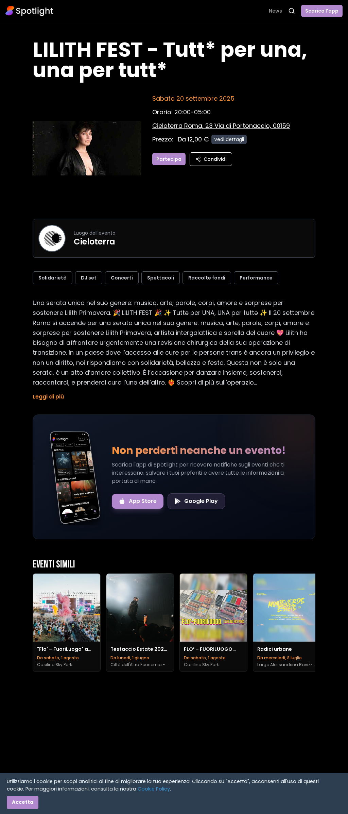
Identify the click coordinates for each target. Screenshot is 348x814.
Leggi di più (48, 397)
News (275, 10)
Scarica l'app (321, 10)
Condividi (215, 159)
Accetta (22, 802)
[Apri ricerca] (291, 11)
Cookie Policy (154, 788)
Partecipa (168, 159)
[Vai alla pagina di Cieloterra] (52, 238)
